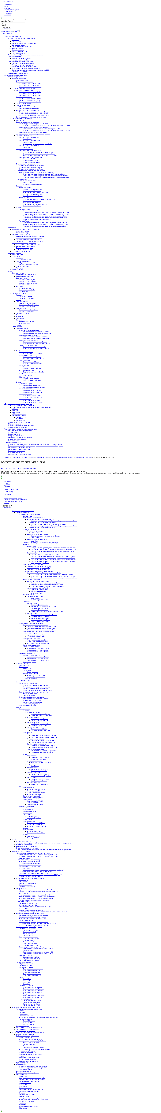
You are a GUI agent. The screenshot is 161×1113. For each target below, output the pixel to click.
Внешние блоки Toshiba (30, 160)
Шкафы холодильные (19, 53)
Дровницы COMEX (25, 296)
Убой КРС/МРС (21, 417)
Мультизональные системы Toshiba (30, 157)
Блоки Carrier (27, 139)
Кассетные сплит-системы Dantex (30, 98)
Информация (8, 11)
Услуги (6, 503)
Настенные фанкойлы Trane (32, 206)
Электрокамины (17, 326)
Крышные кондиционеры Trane (29, 145)
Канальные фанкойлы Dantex (32, 189)
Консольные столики (22, 313)
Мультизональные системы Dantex (30, 150)
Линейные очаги (24, 360)
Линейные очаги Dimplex (31, 362)
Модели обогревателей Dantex (29, 263)
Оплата (6, 6)
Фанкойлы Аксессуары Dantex (32, 196)
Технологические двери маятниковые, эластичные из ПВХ (30, 70)
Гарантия (7, 486)
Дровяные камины (18, 273)
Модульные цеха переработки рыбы (19, 422)
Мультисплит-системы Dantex (28, 107)
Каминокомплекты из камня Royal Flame (36, 338)
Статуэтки (19, 320)
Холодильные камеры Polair (21, 60)
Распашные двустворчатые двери (22, 65)
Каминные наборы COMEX (28, 303)
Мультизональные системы (24, 149)
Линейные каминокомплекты (28, 340)
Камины (11, 271)
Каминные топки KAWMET (28, 281)
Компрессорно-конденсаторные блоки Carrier (33, 124)
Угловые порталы (25, 399)
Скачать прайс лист (10, 493)
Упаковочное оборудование (17, 439)
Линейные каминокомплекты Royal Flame (36, 343)
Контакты (7, 15)
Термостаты (19, 268)
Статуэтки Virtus (24, 323)
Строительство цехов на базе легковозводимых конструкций (31, 407)
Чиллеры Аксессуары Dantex (32, 211)
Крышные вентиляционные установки (28, 239)
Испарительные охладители (24, 248)
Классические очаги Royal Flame (33, 358)
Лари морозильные (18, 50)
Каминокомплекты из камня (28, 335)
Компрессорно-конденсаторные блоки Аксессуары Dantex (41, 129)
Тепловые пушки (17, 269)
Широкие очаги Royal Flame (32, 380)
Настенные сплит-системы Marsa (29, 85)
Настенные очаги (24, 365)
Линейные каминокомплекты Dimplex (35, 342)
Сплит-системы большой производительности (30, 170)
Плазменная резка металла (16, 451)
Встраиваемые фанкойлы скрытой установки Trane (39, 199)
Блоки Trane (27, 147)
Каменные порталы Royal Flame (33, 392)
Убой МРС (15, 410)
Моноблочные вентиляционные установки (29, 241)
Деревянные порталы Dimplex (32, 385)
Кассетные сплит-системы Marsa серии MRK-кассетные (18, 468)
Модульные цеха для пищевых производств (18, 404)
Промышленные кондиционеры (22, 118)
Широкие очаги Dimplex (31, 378)
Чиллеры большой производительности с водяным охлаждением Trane (45, 224)
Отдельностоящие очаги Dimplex (33, 372)
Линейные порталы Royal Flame (33, 397)
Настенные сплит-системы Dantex (30, 83)
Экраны (18, 325)
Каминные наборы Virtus (27, 306)
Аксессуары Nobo (25, 259)
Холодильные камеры (15, 56)
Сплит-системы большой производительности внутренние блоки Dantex (46, 177)
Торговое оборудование (15, 48)
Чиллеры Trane (24, 221)
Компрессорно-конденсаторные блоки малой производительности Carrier (46, 125)
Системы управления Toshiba (32, 184)
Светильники (20, 318)
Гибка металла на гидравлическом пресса (21, 454)
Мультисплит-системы (23, 105)
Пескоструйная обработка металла (19, 449)
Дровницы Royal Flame (26, 298)
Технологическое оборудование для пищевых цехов (20, 429)
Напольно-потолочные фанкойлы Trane (35, 204)
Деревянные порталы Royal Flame (34, 387)
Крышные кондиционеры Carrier (29, 137)
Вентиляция (12, 228)
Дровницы (19, 295)
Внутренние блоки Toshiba (31, 162)
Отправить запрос (6, 33)
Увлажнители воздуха (23, 233)
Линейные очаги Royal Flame (32, 363)
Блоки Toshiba (27, 182)
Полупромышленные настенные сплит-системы (31, 117)
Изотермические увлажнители (25, 246)
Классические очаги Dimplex (32, 357)
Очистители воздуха (22, 231)
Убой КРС (15, 409)
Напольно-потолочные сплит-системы (28, 110)
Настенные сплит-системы (24, 82)
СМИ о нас (8, 13)
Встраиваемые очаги (26, 352)
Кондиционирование (15, 77)
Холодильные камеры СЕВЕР (21, 58)
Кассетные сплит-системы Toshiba (30, 102)
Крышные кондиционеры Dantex (29, 140)
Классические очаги (25, 355)
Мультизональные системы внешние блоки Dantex (39, 154)
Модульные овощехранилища (17, 427)
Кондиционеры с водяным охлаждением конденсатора (33, 134)
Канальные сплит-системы (24, 90)
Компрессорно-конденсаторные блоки (24, 43)
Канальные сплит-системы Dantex (30, 92)
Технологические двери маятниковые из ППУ (26, 68)
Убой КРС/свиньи (21, 419)
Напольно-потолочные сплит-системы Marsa (33, 113)
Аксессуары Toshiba (29, 159)
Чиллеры (18, 207)
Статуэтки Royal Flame (26, 321)
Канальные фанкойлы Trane (32, 201)
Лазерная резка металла (15, 452)
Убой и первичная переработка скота (20, 430)
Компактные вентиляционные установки (29, 238)
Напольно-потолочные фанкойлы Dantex (36, 192)
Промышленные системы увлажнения (24, 243)
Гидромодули (20, 120)
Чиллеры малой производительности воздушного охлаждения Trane (44, 226)
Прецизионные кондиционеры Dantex (31, 165)
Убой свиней (16, 412)
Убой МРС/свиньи (21, 420)
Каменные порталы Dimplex (32, 390)
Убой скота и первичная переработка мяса (21, 405)
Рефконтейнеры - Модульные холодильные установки (25, 55)
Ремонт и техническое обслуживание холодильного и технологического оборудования (35, 446)
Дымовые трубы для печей (24, 276)
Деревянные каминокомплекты (29, 330)
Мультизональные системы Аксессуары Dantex (38, 152)
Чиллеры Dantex (24, 209)
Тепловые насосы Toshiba (27, 181)
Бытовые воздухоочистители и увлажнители (26, 229)
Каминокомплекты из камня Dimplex (35, 337)
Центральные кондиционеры (21, 251)
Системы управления (22, 266)
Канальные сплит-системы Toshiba (30, 95)
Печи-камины (20, 286)
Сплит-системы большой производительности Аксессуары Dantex (44, 174)
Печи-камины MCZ (25, 291)
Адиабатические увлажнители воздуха (28, 244)
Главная (7, 457)
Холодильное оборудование (13, 36)
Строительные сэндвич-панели (18, 73)
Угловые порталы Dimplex (31, 400)
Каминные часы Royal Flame (28, 310)
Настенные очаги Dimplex (31, 367)
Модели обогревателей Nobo (28, 264)
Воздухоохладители (18, 45)
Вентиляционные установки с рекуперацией (30, 236)
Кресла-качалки (21, 315)
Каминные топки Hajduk (27, 280)
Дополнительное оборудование (22, 46)
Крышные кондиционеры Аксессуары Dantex (37, 144)
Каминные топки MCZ (26, 285)
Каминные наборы (22, 301)
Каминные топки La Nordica (28, 283)
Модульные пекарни (14, 424)
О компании (8, 4)
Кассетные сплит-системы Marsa (29, 100)
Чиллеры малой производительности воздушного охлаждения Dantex (45, 216)
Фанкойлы (19, 186)
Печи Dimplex (27, 375)
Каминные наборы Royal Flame (29, 305)
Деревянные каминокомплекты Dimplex (36, 332)
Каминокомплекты (22, 328)
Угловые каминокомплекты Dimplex (34, 347)
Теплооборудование (14, 253)
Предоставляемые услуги (12, 442)
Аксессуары (19, 258)
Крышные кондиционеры (24, 135)
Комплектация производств (13, 501)
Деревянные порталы (26, 384)
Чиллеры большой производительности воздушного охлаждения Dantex (46, 212)
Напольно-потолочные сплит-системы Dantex (34, 112)
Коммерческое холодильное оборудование (21, 38)
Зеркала (18, 300)
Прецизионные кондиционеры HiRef (31, 167)
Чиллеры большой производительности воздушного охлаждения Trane (45, 222)
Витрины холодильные (19, 51)
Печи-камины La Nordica (27, 290)
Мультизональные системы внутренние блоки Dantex (40, 155)
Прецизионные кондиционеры (25, 164)
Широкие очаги (24, 377)
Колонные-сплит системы (24, 103)
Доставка (7, 8)
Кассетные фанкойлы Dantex (32, 191)
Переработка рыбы (14, 434)
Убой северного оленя (19, 414)
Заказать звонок (6, 29)
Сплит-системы (17, 41)
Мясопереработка (13, 432)
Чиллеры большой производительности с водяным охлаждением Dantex (46, 214)
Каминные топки (21, 278)
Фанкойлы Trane (24, 197)
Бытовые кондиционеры (19, 78)
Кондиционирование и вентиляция (15, 75)
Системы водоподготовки (24, 249)
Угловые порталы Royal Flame (32, 402)
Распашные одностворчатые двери (23, 63)
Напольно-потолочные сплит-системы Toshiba (34, 115)
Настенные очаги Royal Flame (32, 368)
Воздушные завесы (18, 254)
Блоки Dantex (27, 142)
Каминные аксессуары (19, 293)
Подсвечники (20, 316)
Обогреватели (16, 256)
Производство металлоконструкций (19, 447)
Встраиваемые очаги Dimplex (32, 353)
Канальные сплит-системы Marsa (29, 93)
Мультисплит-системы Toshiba (29, 108)
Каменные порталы (25, 389)
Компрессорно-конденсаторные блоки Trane (33, 132)
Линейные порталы (25, 394)
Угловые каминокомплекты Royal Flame (36, 348)
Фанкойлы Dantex (25, 187)
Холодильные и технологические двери (21, 61)
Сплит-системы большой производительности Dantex (36, 172)
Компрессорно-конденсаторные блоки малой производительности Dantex (46, 130)
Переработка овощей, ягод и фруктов (20, 437)
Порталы (18, 382)
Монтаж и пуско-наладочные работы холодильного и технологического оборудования (35, 444)
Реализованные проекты (12, 10)
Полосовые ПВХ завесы (19, 72)
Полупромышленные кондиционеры (23, 88)
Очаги (18, 350)
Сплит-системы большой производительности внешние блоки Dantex (45, 176)
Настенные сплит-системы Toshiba (30, 87)
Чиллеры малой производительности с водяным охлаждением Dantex (45, 217)
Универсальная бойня (19, 415)
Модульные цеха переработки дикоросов (21, 425)
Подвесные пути (13, 441)
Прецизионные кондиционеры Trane (31, 169)
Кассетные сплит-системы (24, 97)
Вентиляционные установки (21, 234)
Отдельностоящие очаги (27, 370)
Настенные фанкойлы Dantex (32, 194)
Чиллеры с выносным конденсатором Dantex (37, 219)
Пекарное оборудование (16, 436)
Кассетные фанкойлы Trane (31, 202)
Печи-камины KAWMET (27, 288)
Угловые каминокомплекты (28, 345)
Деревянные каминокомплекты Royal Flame (37, 333)
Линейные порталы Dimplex (32, 395)
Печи (21, 373)
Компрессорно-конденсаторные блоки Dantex (33, 127)
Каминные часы (21, 308)
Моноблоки (15, 40)
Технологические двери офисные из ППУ (25, 66)
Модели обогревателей (23, 261)
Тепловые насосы (21, 179)
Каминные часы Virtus (26, 311)
